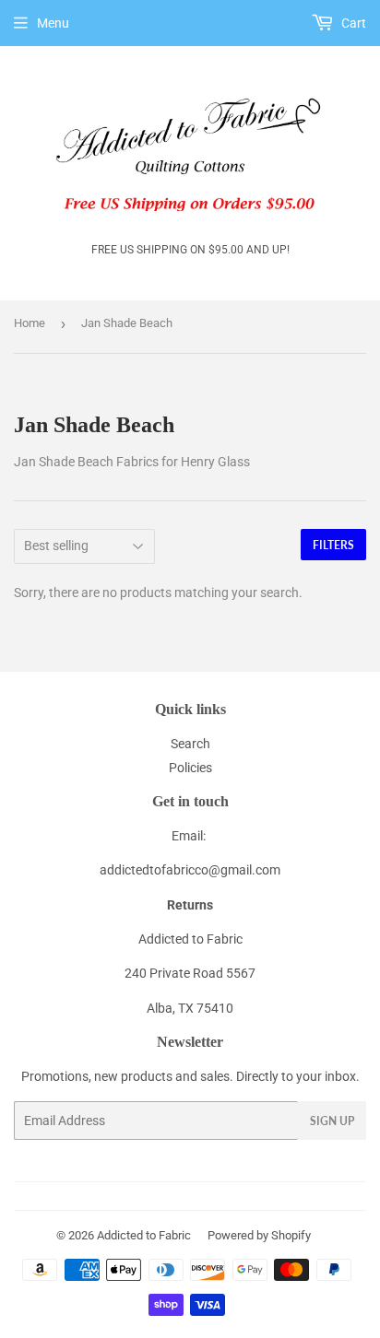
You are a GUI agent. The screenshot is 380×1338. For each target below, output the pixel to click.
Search (190, 743)
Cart (352, 23)
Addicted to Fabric (144, 1235)
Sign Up (332, 1121)
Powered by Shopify (259, 1235)
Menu (53, 23)
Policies (190, 767)
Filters (333, 545)
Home (29, 323)
